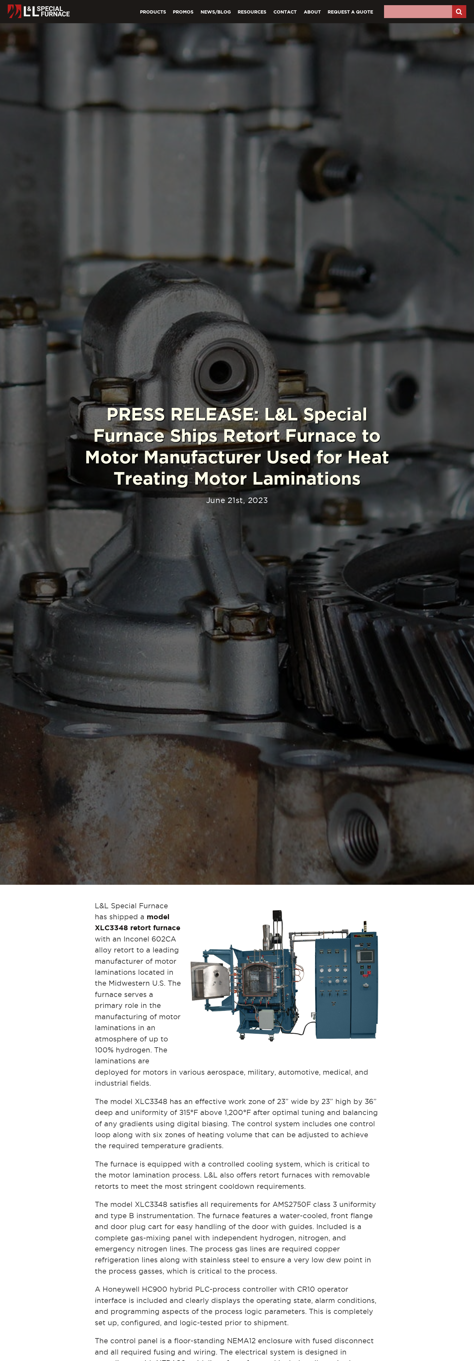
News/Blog (216, 12)
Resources (252, 12)
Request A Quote (350, 12)
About (312, 12)
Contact (285, 12)
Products (153, 12)
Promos (183, 12)
